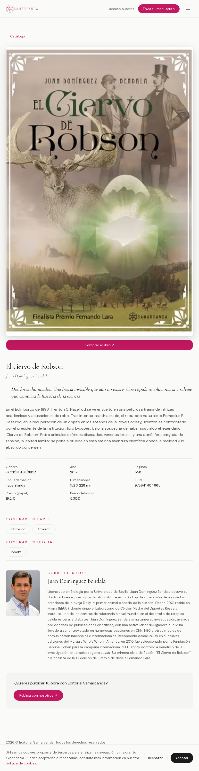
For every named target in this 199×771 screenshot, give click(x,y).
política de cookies (21, 763)
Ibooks (16, 552)
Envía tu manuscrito (159, 9)
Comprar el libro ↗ (100, 345)
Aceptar (181, 758)
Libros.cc (18, 529)
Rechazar (155, 758)
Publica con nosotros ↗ (38, 695)
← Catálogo (15, 36)
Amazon (43, 529)
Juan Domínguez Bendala (77, 581)
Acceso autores (121, 9)
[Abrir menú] (188, 9)
